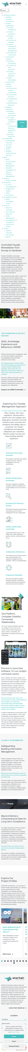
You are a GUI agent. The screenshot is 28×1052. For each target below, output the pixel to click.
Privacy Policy (15, 1032)
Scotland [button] (5, 1019)
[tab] (1, 961)
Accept (14, 1036)
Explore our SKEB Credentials (13, 389)
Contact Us (22, 124)
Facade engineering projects (12, 411)
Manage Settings (14, 1046)
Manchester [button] (6, 1023)
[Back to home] (11, 4)
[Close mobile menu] (1, 13)
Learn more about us (17, 1007)
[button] (26, 4)
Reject (14, 1041)
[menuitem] (9, 15)
